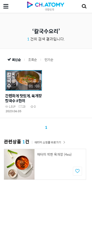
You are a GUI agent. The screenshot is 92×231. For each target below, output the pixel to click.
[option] (45, 164)
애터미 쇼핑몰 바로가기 (47, 142)
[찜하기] (77, 171)
